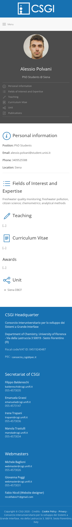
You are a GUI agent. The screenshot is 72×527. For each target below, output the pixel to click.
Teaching (13, 96)
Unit (10, 107)
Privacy (62, 511)
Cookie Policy (49, 511)
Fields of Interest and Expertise (25, 91)
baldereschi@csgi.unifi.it (19, 386)
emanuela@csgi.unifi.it (18, 402)
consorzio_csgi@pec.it (24, 357)
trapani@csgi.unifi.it (16, 417)
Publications (15, 113)
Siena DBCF (15, 290)
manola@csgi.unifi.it (16, 432)
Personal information (20, 86)
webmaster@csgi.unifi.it (18, 466)
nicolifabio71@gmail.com (19, 496)
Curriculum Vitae (17, 102)
